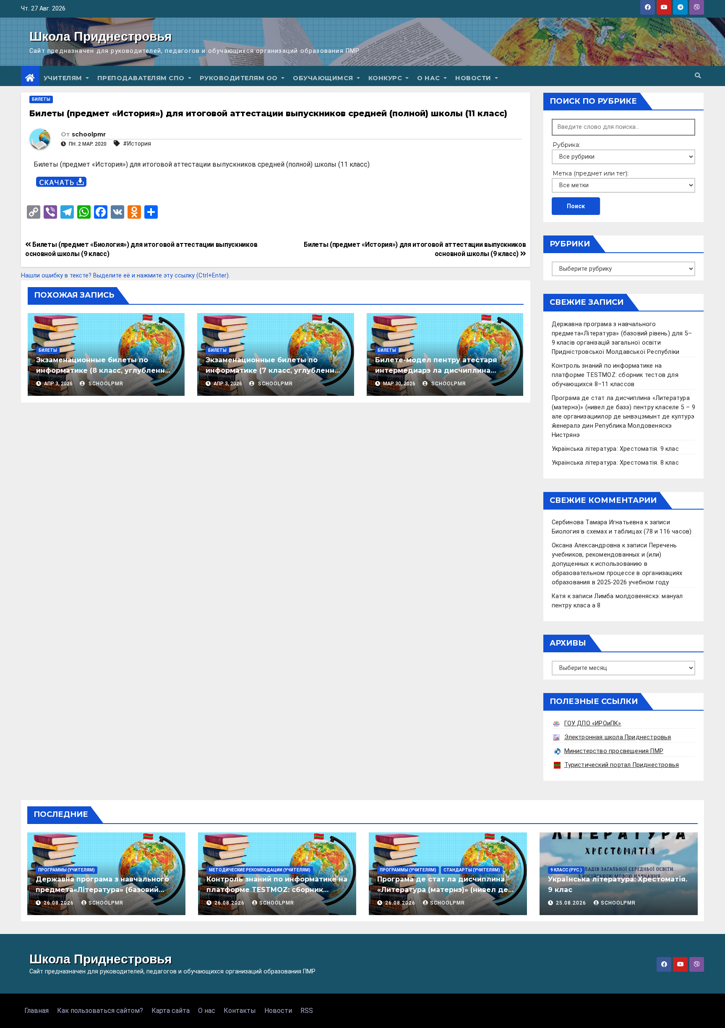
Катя (559, 596)
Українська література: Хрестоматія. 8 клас (615, 462)
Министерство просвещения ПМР (614, 751)
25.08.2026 (572, 903)
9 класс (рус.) (566, 870)
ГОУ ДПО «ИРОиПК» (592, 723)
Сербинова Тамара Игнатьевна (597, 522)
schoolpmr (89, 134)
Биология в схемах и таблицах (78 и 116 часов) (622, 531)
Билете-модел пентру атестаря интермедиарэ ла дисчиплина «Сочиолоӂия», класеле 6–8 (436, 370)
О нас (429, 78)
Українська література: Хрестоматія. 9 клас (615, 449)
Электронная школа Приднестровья (617, 737)
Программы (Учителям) (66, 870)
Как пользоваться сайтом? (100, 1011)
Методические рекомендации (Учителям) (259, 870)
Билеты (41, 99)
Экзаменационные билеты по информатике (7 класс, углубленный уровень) (275, 370)
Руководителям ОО (240, 78)
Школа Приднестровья (100, 36)
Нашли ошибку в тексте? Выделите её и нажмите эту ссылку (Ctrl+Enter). (125, 275)
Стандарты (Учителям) (471, 870)
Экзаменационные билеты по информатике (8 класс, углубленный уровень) (105, 370)
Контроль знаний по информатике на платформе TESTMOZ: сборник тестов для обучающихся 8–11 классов (615, 375)
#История (137, 143)
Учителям (64, 78)
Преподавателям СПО (142, 78)
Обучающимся (324, 78)
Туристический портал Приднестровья (621, 765)
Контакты (240, 1011)
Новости (474, 78)
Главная (36, 1011)
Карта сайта (170, 1011)
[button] (698, 75)
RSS (306, 1011)
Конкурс (386, 78)
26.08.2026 (60, 903)
